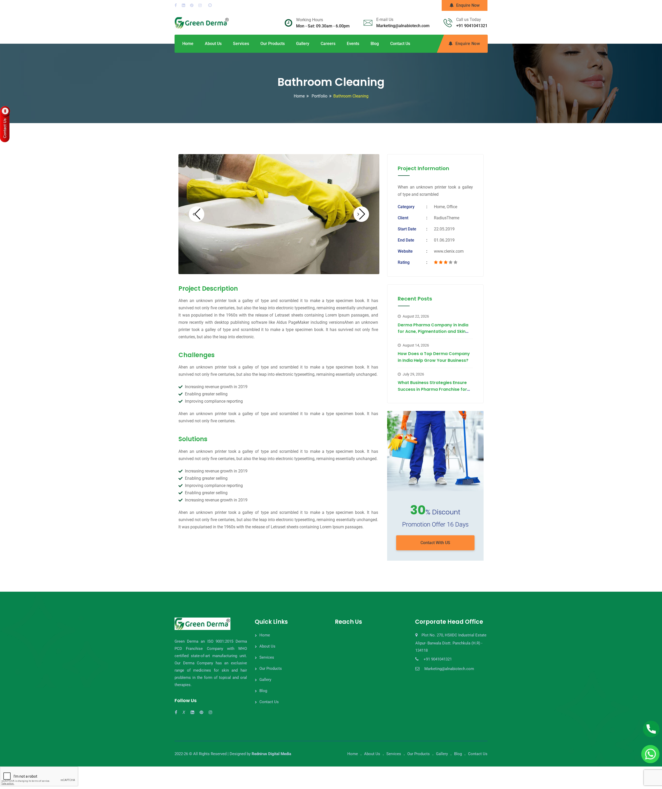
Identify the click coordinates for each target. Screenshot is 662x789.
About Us (267, 646)
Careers (328, 43)
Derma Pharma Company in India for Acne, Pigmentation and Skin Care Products (433, 331)
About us (213, 43)
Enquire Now (468, 5)
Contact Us (400, 43)
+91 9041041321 (471, 25)
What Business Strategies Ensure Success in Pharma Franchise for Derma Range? (432, 389)
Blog (375, 43)
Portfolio (319, 96)
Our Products (272, 43)
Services (241, 43)
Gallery (302, 43)
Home (187, 43)
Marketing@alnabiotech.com (403, 25)
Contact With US (435, 542)
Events (353, 43)
